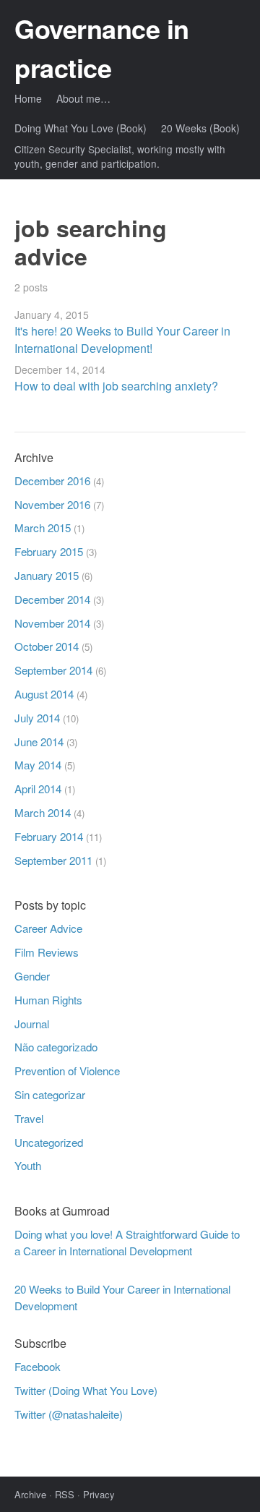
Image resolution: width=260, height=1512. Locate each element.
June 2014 (39, 741)
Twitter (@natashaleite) (68, 1414)
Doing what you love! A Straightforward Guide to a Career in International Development (127, 1242)
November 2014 (52, 623)
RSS (64, 1494)
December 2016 (52, 480)
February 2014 (48, 836)
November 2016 (52, 504)
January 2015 (46, 575)
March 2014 (42, 812)
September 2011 (53, 860)
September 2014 (53, 670)
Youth (27, 1165)
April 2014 (37, 788)
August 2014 (44, 693)
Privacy (99, 1494)
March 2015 (42, 527)
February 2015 (48, 551)
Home (28, 98)
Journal (31, 1023)
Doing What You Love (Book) (80, 128)
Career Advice (48, 928)
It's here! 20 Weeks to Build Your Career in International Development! (122, 339)
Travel (28, 1118)
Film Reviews (46, 952)
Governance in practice (101, 47)
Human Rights (48, 999)
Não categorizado (56, 1046)
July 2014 (37, 717)
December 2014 (52, 599)
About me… (83, 98)
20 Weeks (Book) (200, 128)
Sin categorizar (49, 1094)
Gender (32, 975)
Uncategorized (48, 1142)
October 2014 (46, 646)
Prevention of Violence (67, 1070)
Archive (30, 1494)
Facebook (37, 1366)
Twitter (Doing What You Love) (85, 1390)
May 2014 (37, 764)
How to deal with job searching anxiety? (116, 385)
